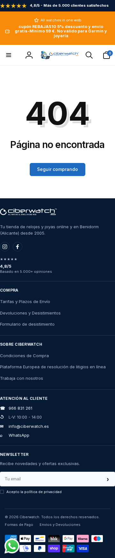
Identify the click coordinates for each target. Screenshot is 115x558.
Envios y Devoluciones (60, 524)
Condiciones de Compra (24, 355)
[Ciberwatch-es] (28, 211)
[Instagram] (5, 246)
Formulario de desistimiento (27, 324)
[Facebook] (17, 246)
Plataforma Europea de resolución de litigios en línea (53, 366)
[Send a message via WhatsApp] (12, 546)
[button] (9, 55)
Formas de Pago (19, 524)
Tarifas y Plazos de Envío (25, 301)
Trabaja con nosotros (21, 378)
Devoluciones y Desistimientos (30, 312)
